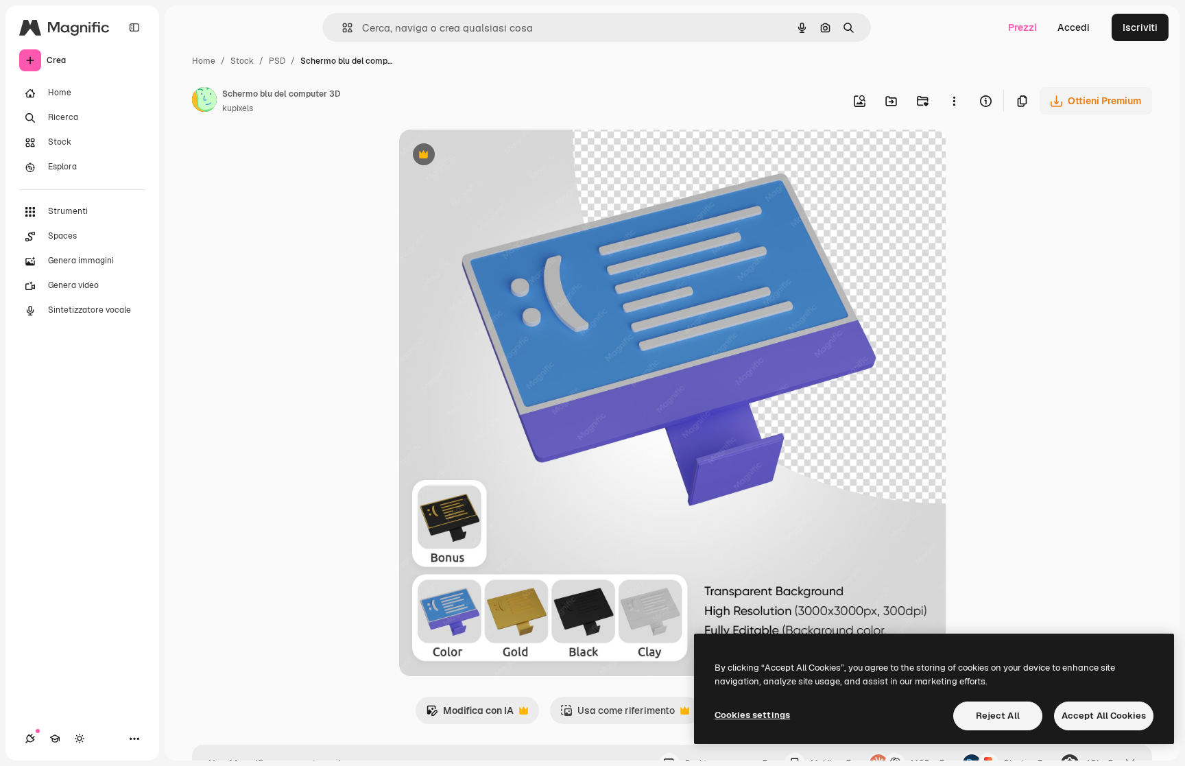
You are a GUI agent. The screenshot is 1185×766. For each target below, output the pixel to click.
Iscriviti (1140, 27)
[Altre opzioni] (954, 101)
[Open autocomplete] (342, 28)
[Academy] (55, 739)
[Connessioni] (30, 739)
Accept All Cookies (1104, 715)
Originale (490, 156)
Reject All (998, 715)
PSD (277, 61)
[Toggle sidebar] (134, 27)
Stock (242, 61)
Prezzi (1022, 27)
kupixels (237, 108)
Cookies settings (752, 715)
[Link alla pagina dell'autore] (204, 101)
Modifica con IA (470, 714)
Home (203, 61)
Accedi (1073, 27)
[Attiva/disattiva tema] (80, 739)
